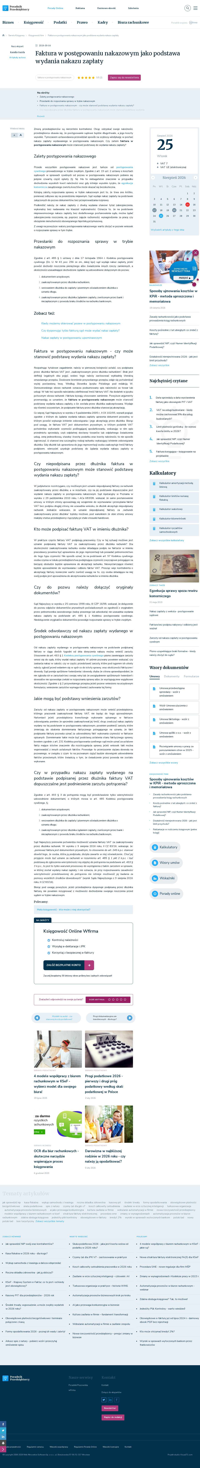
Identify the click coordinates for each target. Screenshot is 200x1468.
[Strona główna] (3, 35)
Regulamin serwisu (35, 1447)
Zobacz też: (44, 313)
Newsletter (110, 1408)
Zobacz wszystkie (159, 365)
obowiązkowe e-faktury (93, 1217)
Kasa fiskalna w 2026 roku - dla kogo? (26, 1253)
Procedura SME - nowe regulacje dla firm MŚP (165, 1267)
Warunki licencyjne (111, 1447)
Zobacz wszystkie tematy (49, 1221)
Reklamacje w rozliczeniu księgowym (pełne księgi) (175, 831)
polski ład (178, 1217)
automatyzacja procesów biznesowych (26, 1210)
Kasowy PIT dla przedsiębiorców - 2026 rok (29, 1295)
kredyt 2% (116, 1217)
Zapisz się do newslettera (124, 77)
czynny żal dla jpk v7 (74, 1206)
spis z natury (53, 1206)
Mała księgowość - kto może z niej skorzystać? (63, 909)
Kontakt (105, 1385)
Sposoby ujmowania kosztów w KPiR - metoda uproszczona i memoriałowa (174, 296)
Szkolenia (133, 8)
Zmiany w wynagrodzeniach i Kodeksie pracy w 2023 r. (169, 1276)
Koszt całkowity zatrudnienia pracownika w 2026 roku (102, 1267)
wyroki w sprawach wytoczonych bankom (147, 1217)
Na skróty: (43, 92)
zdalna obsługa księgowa (34, 1217)
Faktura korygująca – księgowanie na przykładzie (176, 454)
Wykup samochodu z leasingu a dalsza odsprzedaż (33, 1263)
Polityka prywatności (11, 1447)
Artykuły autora (17, 57)
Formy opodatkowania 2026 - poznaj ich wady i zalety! (35, 1331)
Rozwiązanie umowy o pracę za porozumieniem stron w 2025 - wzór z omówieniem (176, 750)
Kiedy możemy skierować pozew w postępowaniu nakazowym (80, 323)
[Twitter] (3, 1430)
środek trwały (132, 1202)
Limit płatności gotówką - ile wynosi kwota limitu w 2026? (176, 429)
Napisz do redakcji (113, 1417)
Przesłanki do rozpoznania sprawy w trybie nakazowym (67, 101)
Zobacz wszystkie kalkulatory (167, 540)
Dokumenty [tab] (171, 676)
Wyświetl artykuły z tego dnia (167, 230)
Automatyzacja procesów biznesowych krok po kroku (101, 1295)
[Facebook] (3, 1424)
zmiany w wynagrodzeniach (135, 1213)
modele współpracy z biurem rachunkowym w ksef (32, 1213)
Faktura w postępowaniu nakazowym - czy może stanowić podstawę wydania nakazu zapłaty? (87, 105)
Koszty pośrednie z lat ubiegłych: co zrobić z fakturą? (175, 805)
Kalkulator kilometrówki (172, 518)
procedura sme (109, 1213)
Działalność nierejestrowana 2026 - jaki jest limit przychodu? (175, 822)
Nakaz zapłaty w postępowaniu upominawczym (71, 338)
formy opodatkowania (155, 1202)
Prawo (82, 22)
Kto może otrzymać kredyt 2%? (157, 1331)
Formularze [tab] (191, 676)
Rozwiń (41, 116)
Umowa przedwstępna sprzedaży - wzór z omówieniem (172, 692)
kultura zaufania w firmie (100, 1210)
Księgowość (34, 22)
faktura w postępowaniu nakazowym (55, 77)
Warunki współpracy (59, 1447)
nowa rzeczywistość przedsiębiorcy (176, 1210)
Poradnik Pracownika (78, 1385)
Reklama (80, 8)
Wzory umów (170, 862)
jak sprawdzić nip (11, 1202)
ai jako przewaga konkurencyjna (67, 1210)
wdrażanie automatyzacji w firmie (135, 1210)
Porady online (170, 893)
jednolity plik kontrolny (64, 1217)
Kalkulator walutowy (170, 509)
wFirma (72, 1390)
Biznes (8, 22)
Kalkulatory (168, 847)
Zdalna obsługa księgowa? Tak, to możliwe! (164, 1299)
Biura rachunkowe (133, 22)
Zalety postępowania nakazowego (57, 96)
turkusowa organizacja (179, 1206)
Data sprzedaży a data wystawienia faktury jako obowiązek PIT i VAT (175, 400)
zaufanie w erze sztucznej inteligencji (143, 1206)
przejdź (183, 278)
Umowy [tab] (155, 676)
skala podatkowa (32, 1206)
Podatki (60, 22)
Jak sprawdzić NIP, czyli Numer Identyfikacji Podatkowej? (173, 441)
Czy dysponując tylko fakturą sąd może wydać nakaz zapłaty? (80, 330)
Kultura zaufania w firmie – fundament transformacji (100, 1314)
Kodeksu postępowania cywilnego (84, 655)
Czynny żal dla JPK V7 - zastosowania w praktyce (99, 1257)
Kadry (103, 22)
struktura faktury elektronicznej (80, 1213)
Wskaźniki (167, 878)
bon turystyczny (25, 1221)
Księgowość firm (159, 774)
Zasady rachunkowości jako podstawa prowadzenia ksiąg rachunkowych (172, 796)
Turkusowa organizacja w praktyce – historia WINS (100, 1286)
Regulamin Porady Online (85, 1447)
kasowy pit (115, 1202)
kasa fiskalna (31, 1202)
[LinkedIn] (3, 1437)
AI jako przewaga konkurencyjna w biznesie (95, 1305)
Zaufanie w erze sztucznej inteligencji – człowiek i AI (100, 1276)
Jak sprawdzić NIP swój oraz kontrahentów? (29, 1244)
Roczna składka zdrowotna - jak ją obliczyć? (29, 1272)
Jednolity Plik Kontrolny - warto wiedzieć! (162, 1308)
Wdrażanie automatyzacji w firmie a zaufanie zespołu (101, 1324)
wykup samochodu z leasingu (57, 1202)
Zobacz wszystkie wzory (164, 762)
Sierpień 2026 (174, 178)
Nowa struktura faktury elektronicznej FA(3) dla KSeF (169, 1257)
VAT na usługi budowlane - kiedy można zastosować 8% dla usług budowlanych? (174, 414)
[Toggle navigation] (195, 8)
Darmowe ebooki (106, 8)
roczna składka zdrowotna (91, 1202)
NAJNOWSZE (156, 285)
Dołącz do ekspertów (111, 1392)
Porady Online (55, 8)
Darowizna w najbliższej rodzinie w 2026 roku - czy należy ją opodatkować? (105, 1156)
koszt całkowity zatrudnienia (104, 1206)
